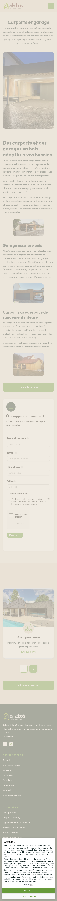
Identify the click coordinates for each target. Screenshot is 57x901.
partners (20, 846)
